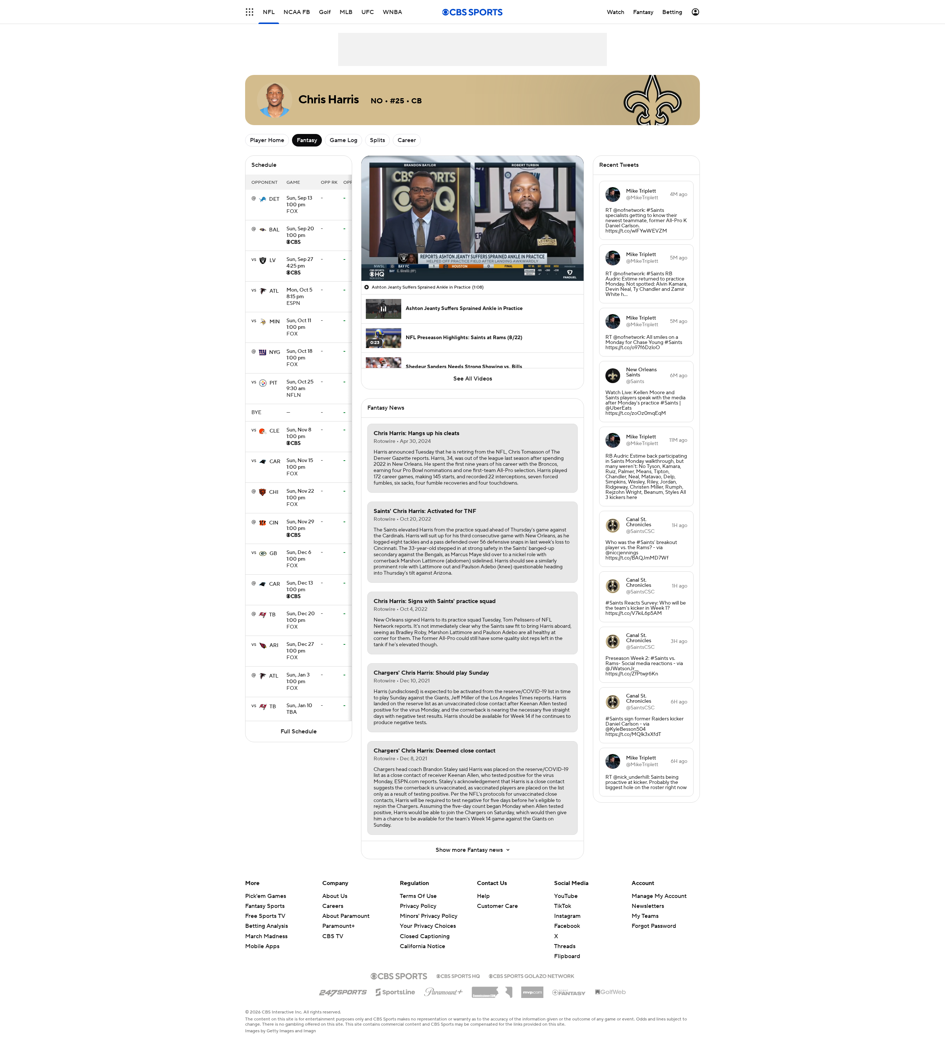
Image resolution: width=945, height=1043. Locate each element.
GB (273, 553)
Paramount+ (338, 926)
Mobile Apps (262, 946)
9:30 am (299, 385)
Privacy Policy (418, 906)
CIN (273, 523)
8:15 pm (299, 294)
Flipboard (567, 956)
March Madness (266, 936)
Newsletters (648, 906)
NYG (274, 352)
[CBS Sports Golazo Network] (531, 975)
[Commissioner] (492, 989)
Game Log (343, 140)
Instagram (567, 916)
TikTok (562, 906)
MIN (274, 322)
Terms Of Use (418, 896)
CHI (273, 492)
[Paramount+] (443, 990)
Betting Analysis (266, 926)
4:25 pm (299, 263)
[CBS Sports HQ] (458, 975)
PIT (273, 383)
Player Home (267, 140)
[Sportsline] (395, 991)
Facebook (567, 926)
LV (272, 260)
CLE (274, 431)
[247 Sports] (343, 991)
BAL (274, 230)
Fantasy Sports (265, 906)
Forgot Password (654, 926)
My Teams (645, 916)
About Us (334, 896)
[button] (249, 12)
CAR (275, 461)
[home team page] (262, 199)
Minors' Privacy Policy (428, 916)
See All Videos (472, 378)
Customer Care (497, 906)
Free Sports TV (265, 916)
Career (407, 140)
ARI (273, 645)
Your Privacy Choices (428, 926)
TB (272, 615)
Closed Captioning (425, 936)
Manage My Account (659, 896)
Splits (377, 140)
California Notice (422, 946)
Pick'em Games (265, 896)
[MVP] (532, 989)
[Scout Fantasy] (569, 992)
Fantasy (307, 140)
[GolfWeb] (610, 992)
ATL (274, 291)
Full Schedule (299, 731)
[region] (472, 218)
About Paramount (346, 916)
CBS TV (332, 936)
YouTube (566, 896)
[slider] (472, 259)
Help (483, 896)
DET (274, 199)
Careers (332, 906)
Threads (564, 946)
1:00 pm (299, 202)
